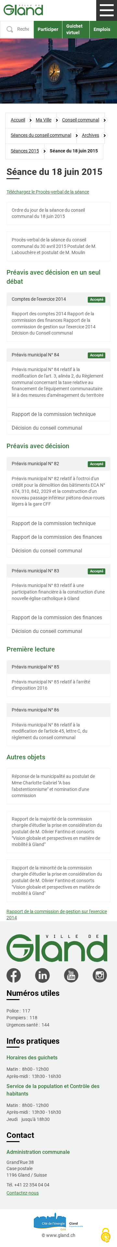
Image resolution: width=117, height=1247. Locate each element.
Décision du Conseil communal (42, 333)
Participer (48, 29)
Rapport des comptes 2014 (39, 313)
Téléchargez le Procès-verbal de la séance (47, 191)
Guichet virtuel (74, 29)
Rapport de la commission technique (54, 414)
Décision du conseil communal (47, 428)
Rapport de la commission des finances (57, 537)
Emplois (102, 29)
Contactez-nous (22, 1193)
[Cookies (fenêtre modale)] (105, 1236)
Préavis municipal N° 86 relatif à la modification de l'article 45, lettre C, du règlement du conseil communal (49, 731)
